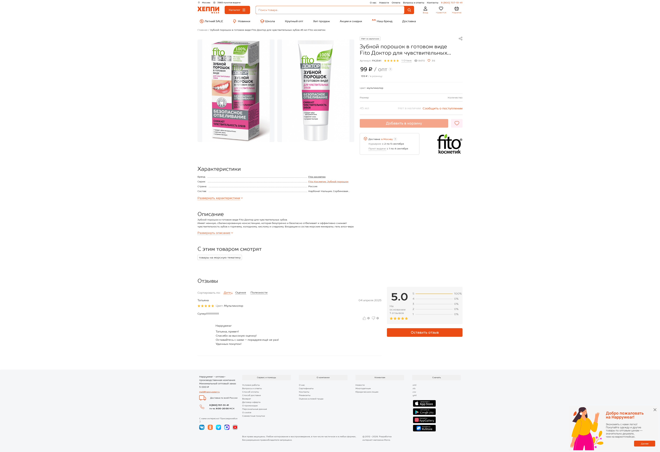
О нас (373, 2)
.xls (413, 388)
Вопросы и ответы (413, 2)
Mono (387, 440)
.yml (414, 395)
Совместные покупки (253, 416)
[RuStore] (424, 428)
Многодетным (363, 388)
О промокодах (250, 405)
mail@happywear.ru (209, 392)
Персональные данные (254, 409)
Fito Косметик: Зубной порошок (328, 181)
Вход (425, 13)
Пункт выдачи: (377, 148)
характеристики (218, 198)
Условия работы (251, 385)
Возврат (246, 399)
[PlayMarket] (424, 411)
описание (213, 233)
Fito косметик (317, 176)
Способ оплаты (250, 392)
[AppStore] (424, 403)
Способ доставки (251, 395)
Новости (384, 2)
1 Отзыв (406, 60)
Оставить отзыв (425, 332)
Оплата (396, 2)
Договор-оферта (251, 402)
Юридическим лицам (366, 392)
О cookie (246, 412)
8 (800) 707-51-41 (452, 2)
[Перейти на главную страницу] (208, 10)
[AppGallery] (424, 420)
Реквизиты (304, 395)
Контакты (432, 2)
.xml (414, 385)
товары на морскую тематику (220, 257)
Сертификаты (306, 388)
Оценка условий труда (311, 399)
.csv (414, 392)
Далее (644, 443)
